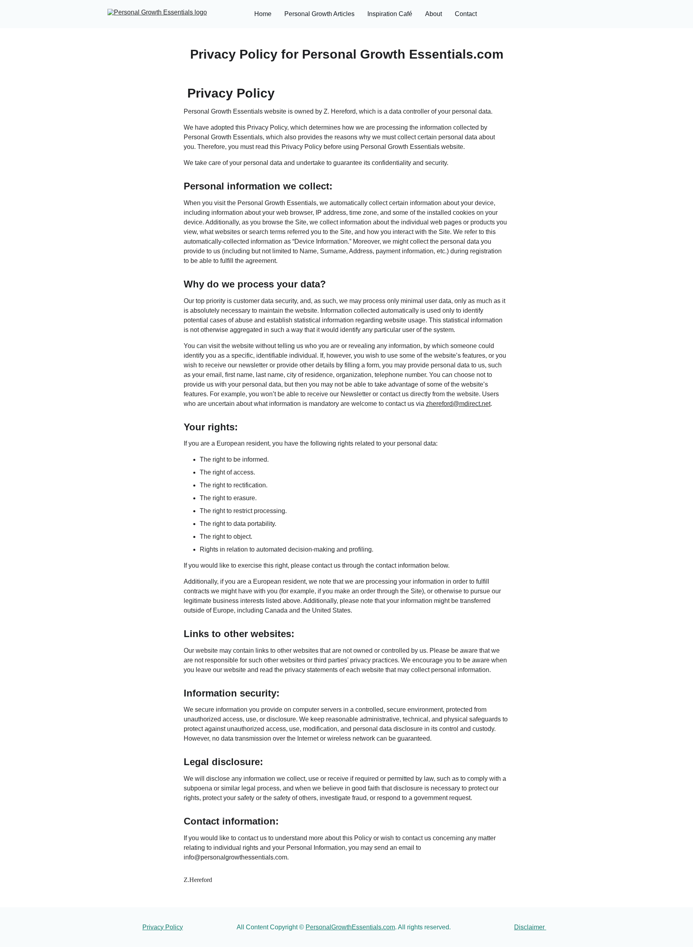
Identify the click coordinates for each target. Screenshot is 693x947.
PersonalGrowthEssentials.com (350, 927)
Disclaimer (530, 927)
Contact (466, 13)
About (433, 13)
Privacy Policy (162, 927)
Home (263, 13)
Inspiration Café (389, 13)
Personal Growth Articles (319, 13)
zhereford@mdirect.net (458, 403)
